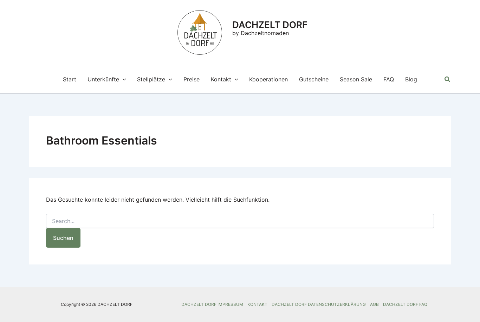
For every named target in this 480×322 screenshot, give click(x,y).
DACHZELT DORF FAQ (405, 304)
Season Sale (356, 79)
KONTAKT (257, 304)
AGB (374, 304)
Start (69, 79)
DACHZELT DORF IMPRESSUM (212, 304)
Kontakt (221, 79)
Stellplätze (151, 79)
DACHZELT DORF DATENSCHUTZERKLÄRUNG (319, 304)
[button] (122, 79)
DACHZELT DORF (269, 24)
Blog (411, 79)
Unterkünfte (103, 79)
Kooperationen (268, 79)
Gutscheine (314, 79)
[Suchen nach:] (240, 221)
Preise (191, 79)
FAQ (388, 79)
